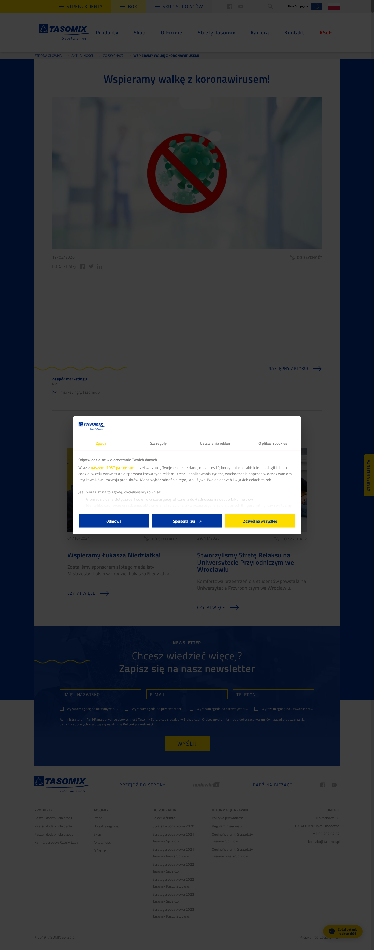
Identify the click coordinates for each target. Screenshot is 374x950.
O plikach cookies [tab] (272, 443)
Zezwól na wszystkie (260, 521)
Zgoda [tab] (101, 443)
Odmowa (113, 521)
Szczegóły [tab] (158, 443)
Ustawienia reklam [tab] (216, 443)
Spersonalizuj (184, 521)
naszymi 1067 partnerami (113, 467)
